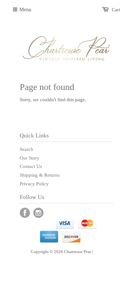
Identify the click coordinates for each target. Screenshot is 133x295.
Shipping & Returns (40, 175)
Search (26, 149)
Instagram (38, 213)
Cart (116, 9)
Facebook (25, 213)
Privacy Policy (34, 183)
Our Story (29, 158)
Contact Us (31, 166)
